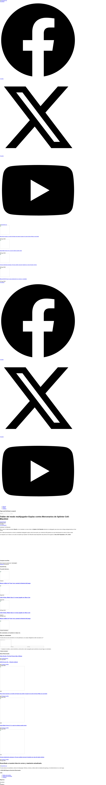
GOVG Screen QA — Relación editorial (9, 662)
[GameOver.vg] (3, 0)
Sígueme (2, 564)
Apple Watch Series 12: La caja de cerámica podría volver (11, 250)
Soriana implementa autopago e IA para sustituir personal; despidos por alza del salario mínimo (18, 264)
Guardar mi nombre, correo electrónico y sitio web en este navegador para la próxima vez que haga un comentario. (26, 649)
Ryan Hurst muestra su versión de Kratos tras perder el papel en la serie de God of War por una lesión (19, 236)
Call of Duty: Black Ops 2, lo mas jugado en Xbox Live (15, 597)
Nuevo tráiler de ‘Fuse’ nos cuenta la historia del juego (15, 583)
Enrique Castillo (5, 664)
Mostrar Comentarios (4, 630)
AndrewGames (5, 658)
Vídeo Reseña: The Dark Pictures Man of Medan (11, 656)
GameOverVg (3, 521)
